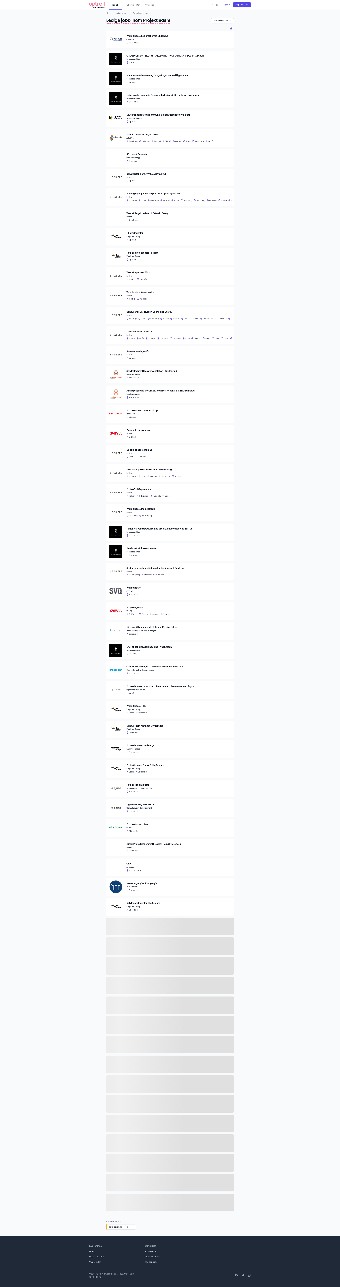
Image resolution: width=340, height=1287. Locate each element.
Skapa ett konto (241, 5)
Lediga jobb (121, 13)
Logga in (226, 5)
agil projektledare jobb (118, 1227)
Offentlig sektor (133, 5)
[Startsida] (107, 13)
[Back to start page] (97, 5)
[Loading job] (170, 926)
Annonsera (149, 5)
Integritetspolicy (152, 1256)
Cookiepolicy (150, 1262)
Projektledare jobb (140, 13)
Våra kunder (95, 1262)
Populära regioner (221, 21)
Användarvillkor (151, 1251)
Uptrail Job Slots (96, 1256)
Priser (91, 1251)
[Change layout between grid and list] (231, 28)
